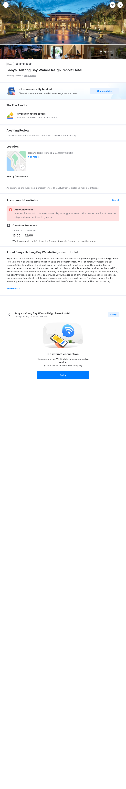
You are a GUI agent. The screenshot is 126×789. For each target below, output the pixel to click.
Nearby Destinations (17, 176)
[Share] (120, 5)
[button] (16, 161)
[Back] (6, 5)
